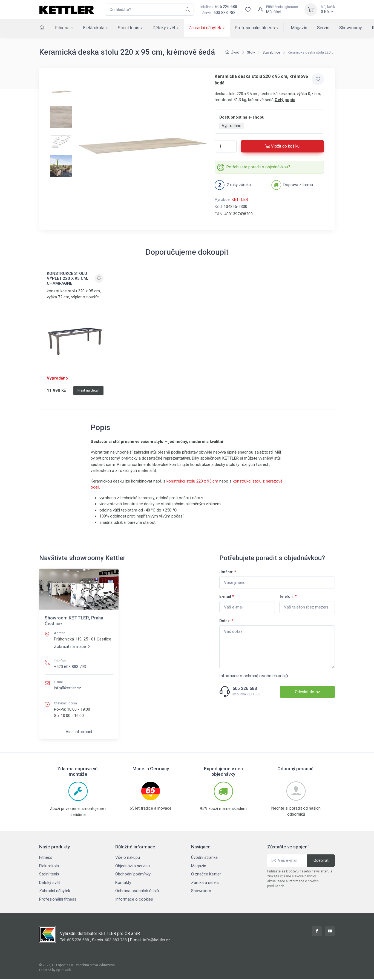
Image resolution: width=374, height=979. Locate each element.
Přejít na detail (88, 390)
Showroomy (350, 27)
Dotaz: (226, 621)
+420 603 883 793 (70, 666)
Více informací (79, 731)
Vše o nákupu (127, 857)
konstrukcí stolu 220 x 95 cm (192, 481)
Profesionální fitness (255, 27)
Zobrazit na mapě (70, 646)
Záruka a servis (205, 882)
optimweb (63, 970)
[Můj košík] (310, 9)
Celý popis (285, 99)
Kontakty (123, 882)
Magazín (299, 27)
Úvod (235, 52)
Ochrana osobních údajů (137, 890)
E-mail (226, 596)
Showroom (201, 890)
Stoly (251, 52)
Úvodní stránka (204, 857)
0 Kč (328, 9)
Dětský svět (164, 27)
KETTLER (240, 199)
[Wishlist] (247, 9)
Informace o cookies (134, 899)
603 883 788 (224, 12)
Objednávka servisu (132, 865)
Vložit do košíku (285, 146)
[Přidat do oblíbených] (318, 79)
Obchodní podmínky (133, 874)
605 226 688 (218, 6)
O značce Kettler (206, 874)
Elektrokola (93, 27)
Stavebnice (271, 52)
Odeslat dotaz (307, 691)
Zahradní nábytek (205, 27)
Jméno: (227, 572)
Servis (323, 27)
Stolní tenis (128, 27)
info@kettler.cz (67, 688)
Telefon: (288, 596)
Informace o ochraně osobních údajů (253, 675)
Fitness (62, 27)
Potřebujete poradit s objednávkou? (258, 166)
